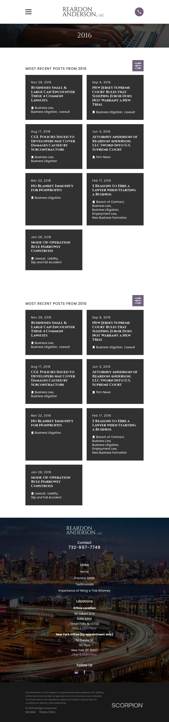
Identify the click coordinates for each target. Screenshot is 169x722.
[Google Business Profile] (76, 672)
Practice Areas (84, 578)
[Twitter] (93, 672)
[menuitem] (30, 712)
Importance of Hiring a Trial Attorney (84, 591)
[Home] (83, 12)
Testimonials (84, 584)
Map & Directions (84, 628)
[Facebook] (84, 672)
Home (84, 572)
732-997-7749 (84, 547)
